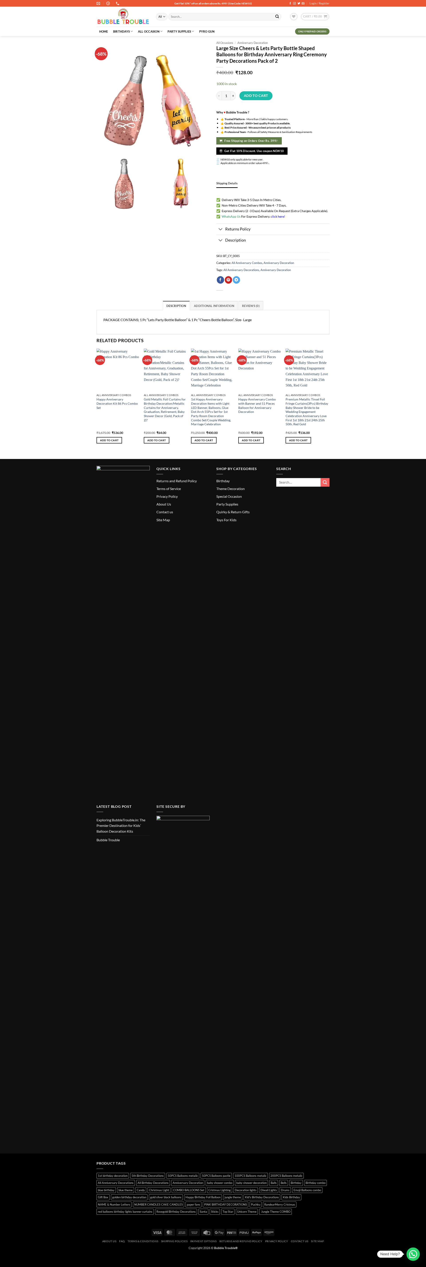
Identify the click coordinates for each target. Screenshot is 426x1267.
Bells (284, 1183)
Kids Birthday (291, 1197)
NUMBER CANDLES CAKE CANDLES (158, 1204)
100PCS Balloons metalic (250, 1175)
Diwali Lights (268, 1190)
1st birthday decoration (113, 1175)
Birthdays (121, 31)
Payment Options (203, 1241)
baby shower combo (219, 1183)
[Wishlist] (293, 16)
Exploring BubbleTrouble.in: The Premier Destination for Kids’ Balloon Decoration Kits (121, 825)
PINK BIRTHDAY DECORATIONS (225, 1204)
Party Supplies (179, 31)
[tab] (227, 183)
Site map (317, 1241)
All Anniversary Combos (247, 263)
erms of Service (169, 488)
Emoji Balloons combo (307, 1190)
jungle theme (233, 1197)
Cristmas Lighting (219, 1190)
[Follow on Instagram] (294, 3)
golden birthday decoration (129, 1197)
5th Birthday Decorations (148, 1175)
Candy (141, 1190)
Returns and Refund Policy (176, 481)
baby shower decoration (251, 1183)
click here (277, 216)
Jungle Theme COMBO (275, 1211)
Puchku (255, 1204)
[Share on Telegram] (236, 280)
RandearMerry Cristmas (279, 1204)
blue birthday (106, 1190)
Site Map (163, 520)
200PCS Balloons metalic (286, 1175)
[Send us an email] (303, 3)
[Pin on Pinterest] (228, 280)
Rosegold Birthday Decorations (176, 1211)
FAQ (122, 1241)
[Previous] (96, 400)
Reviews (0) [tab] (251, 306)
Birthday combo (315, 1183)
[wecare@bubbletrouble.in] (99, 3)
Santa (203, 1211)
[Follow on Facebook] (290, 3)
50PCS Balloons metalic (183, 1175)
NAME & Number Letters (114, 1204)
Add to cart (256, 96)
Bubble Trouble (108, 840)
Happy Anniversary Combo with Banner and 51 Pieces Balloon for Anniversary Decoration (257, 405)
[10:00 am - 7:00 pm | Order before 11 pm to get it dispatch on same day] (108, 3)
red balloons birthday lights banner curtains (125, 1211)
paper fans (193, 1204)
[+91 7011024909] (118, 3)
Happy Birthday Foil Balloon (203, 1197)
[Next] (328, 400)
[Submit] (277, 17)
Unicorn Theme (246, 1211)
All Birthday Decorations (153, 1183)
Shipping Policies (174, 1241)
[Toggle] (220, 229)
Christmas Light (159, 1190)
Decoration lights (245, 1190)
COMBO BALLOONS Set (188, 1190)
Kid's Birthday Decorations (262, 1197)
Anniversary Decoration (252, 43)
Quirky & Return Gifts (233, 512)
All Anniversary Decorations (241, 270)
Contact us (164, 512)
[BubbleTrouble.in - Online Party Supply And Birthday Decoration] (123, 16)
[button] (315, 16)
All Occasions (224, 43)
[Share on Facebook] (220, 280)
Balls (274, 1183)
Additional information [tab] (214, 306)
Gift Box (103, 1197)
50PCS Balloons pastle (216, 1175)
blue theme (125, 1190)
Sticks (215, 1211)
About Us (163, 504)
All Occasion (149, 31)
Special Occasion (229, 496)
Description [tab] (176, 306)
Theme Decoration (230, 488)
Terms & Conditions (143, 1241)
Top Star (228, 1211)
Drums (285, 1190)
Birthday (223, 481)
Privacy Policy (167, 496)
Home (103, 31)
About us (109, 1241)
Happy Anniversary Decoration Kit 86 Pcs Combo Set (117, 403)
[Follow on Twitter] (299, 3)
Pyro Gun (207, 31)
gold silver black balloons (165, 1197)
